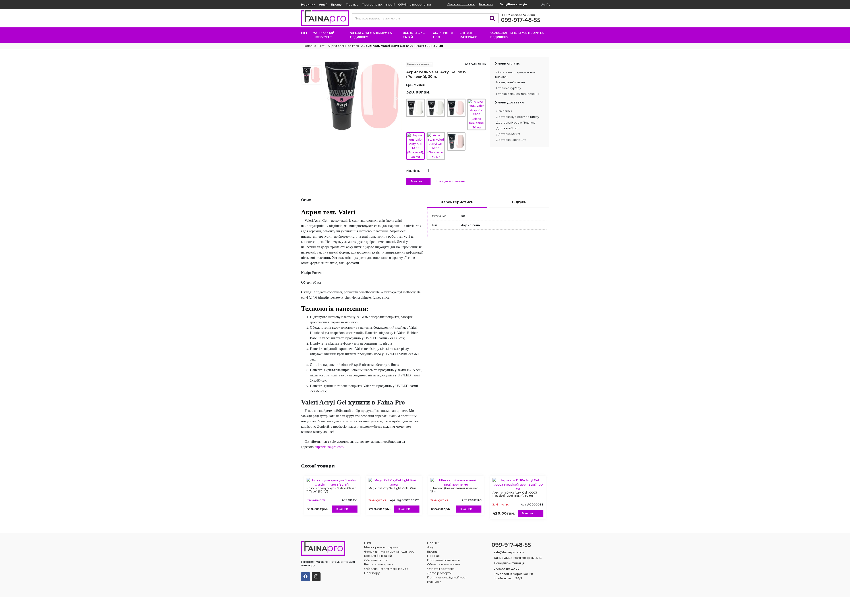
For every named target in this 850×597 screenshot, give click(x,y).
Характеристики (457, 202)
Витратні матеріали (468, 35)
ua (543, 4)
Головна (309, 46)
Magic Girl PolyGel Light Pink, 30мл (393, 488)
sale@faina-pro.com (509, 552)
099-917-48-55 (520, 20)
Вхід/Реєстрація (513, 4)
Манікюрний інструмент (323, 35)
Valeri (421, 85)
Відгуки (519, 202)
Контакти (486, 4)
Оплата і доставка (461, 4)
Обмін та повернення (414, 4)
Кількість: (413, 170)
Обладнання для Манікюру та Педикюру (517, 35)
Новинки (308, 4)
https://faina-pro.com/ (329, 447)
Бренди (336, 4)
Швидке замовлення (451, 181)
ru (548, 4)
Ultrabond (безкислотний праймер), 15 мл (455, 489)
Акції (323, 4)
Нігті (304, 32)
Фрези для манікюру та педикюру (371, 35)
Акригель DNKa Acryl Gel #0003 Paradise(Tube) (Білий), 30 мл (515, 494)
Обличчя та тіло (443, 35)
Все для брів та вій (414, 35)
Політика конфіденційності (447, 577)
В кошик (417, 181)
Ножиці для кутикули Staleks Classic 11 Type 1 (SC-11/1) (331, 489)
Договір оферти (439, 573)
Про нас (352, 4)
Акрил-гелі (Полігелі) (343, 46)
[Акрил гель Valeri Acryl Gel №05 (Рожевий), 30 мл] (362, 95)
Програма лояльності (378, 4)
